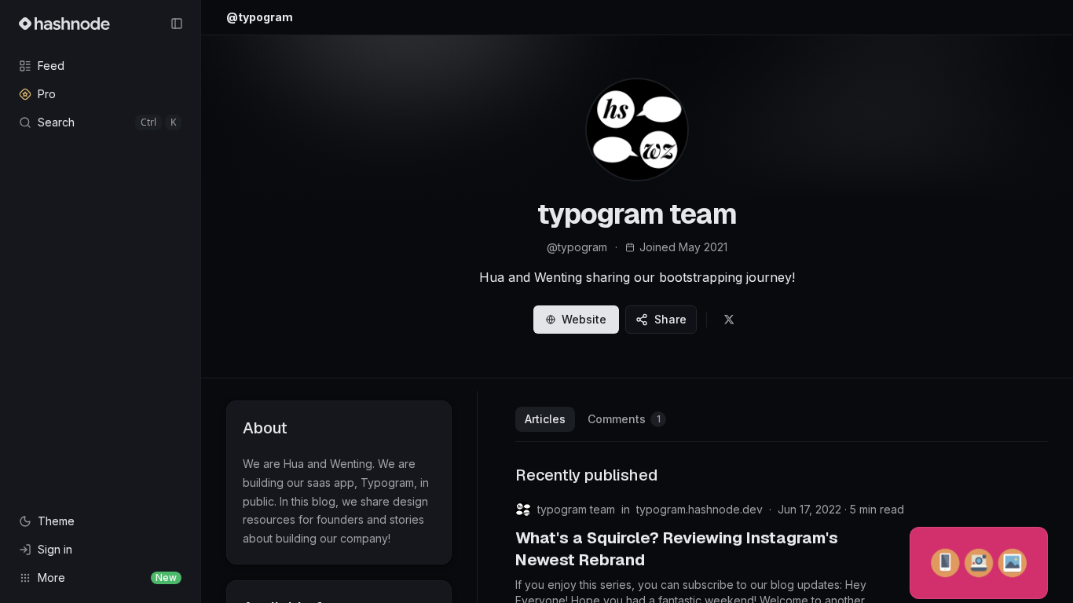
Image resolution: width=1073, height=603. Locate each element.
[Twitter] (729, 319)
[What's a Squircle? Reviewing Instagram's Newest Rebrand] (979, 563)
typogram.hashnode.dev (699, 509)
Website (584, 319)
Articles (545, 419)
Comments (624, 419)
